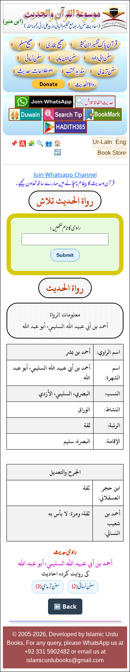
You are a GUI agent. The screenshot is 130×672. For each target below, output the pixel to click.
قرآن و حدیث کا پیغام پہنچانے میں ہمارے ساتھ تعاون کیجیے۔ (65, 183)
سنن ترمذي (48, 586)
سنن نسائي (83, 586)
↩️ (57, 152)
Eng (121, 142)
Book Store (112, 153)
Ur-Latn (102, 142)
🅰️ (22, 143)
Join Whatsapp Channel (65, 175)
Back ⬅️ (65, 607)
